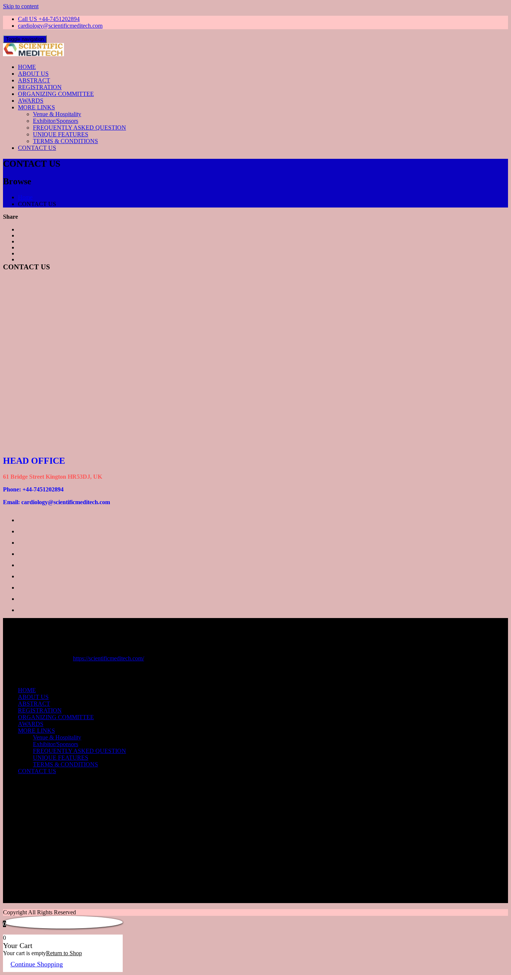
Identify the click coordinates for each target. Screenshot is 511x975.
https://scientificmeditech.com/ (108, 658)
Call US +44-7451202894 (49, 19)
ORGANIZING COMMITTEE (56, 94)
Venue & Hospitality (57, 114)
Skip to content (21, 6)
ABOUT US (33, 73)
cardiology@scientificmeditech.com (60, 25)
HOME (27, 67)
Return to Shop (64, 953)
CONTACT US (37, 148)
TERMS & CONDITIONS (65, 141)
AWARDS (30, 100)
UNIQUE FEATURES (60, 134)
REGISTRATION (40, 87)
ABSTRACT (34, 80)
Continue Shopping (36, 964)
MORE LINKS (36, 107)
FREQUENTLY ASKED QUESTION (79, 127)
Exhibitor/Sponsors (55, 121)
